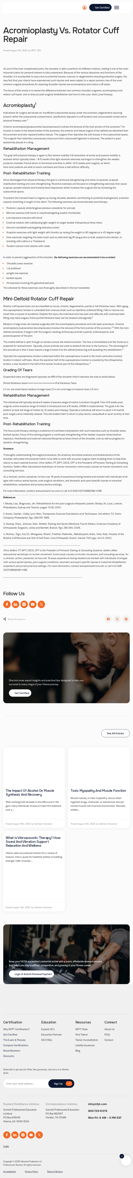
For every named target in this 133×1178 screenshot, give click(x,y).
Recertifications (11, 1050)
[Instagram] (24, 604)
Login (6, 1146)
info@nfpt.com (97, 1104)
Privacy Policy (31, 1171)
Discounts (8, 1056)
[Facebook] (7, 604)
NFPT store (81, 1029)
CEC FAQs (46, 1039)
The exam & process (14, 1039)
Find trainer (81, 1034)
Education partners (51, 1034)
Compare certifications (15, 1045)
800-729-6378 (97, 1111)
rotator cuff (9, 94)
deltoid (20, 341)
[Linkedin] (15, 604)
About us (109, 1029)
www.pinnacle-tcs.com (48, 490)
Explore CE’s (48, 1029)
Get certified (10, 1034)
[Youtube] (32, 604)
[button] (108, 619)
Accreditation (9, 1171)
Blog (77, 1050)
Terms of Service (55, 1171)
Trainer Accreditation (86, 1039)
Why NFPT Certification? (16, 1029)
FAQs (107, 1034)
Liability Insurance (85, 1045)
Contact (108, 1039)
